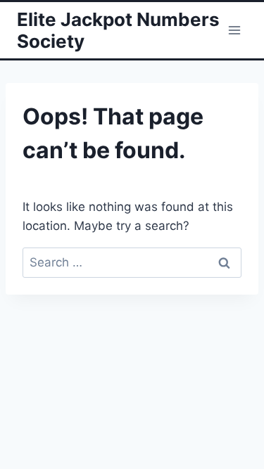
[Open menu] (234, 30)
